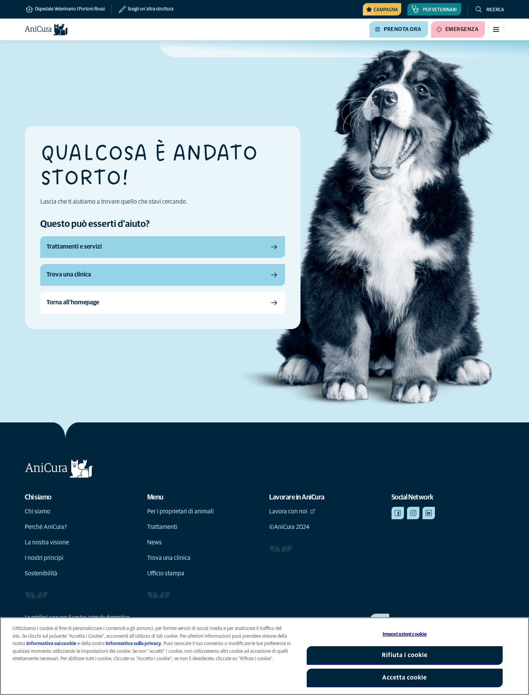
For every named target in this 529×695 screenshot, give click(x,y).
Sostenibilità (41, 573)
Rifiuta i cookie (405, 655)
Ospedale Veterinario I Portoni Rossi (69, 9)
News (154, 542)
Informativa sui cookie (51, 643)
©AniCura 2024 (289, 527)
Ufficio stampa (165, 573)
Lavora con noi (288, 511)
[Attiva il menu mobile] (496, 29)
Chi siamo (37, 511)
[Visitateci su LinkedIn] (429, 513)
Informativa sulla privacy (133, 643)
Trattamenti (162, 527)
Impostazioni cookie (405, 634)
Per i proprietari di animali (180, 511)
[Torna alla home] (46, 29)
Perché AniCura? (46, 527)
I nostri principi (44, 558)
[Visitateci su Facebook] (398, 513)
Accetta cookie (404, 677)
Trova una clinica (169, 558)
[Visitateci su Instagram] (413, 513)
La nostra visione (47, 542)
